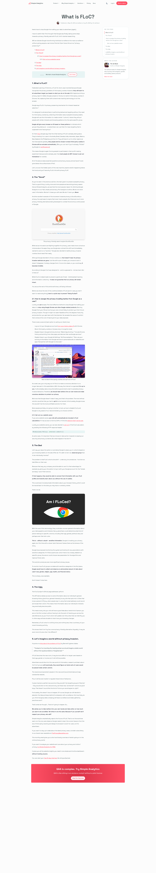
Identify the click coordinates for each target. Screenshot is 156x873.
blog (38, 134)
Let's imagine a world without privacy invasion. (50, 68)
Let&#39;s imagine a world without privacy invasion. (115, 53)
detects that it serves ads (75, 421)
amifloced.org (45, 147)
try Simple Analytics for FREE (46, 747)
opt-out (66, 425)
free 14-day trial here (50, 758)
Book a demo (122, 3)
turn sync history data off (66, 326)
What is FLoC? (40, 50)
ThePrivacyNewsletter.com (60, 733)
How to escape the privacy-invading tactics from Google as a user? (60, 56)
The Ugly (39, 65)
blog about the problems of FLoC (50, 643)
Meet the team (108, 76)
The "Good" (39, 53)
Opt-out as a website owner (51, 59)
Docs (94, 3)
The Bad (38, 62)
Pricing (89, 3)
